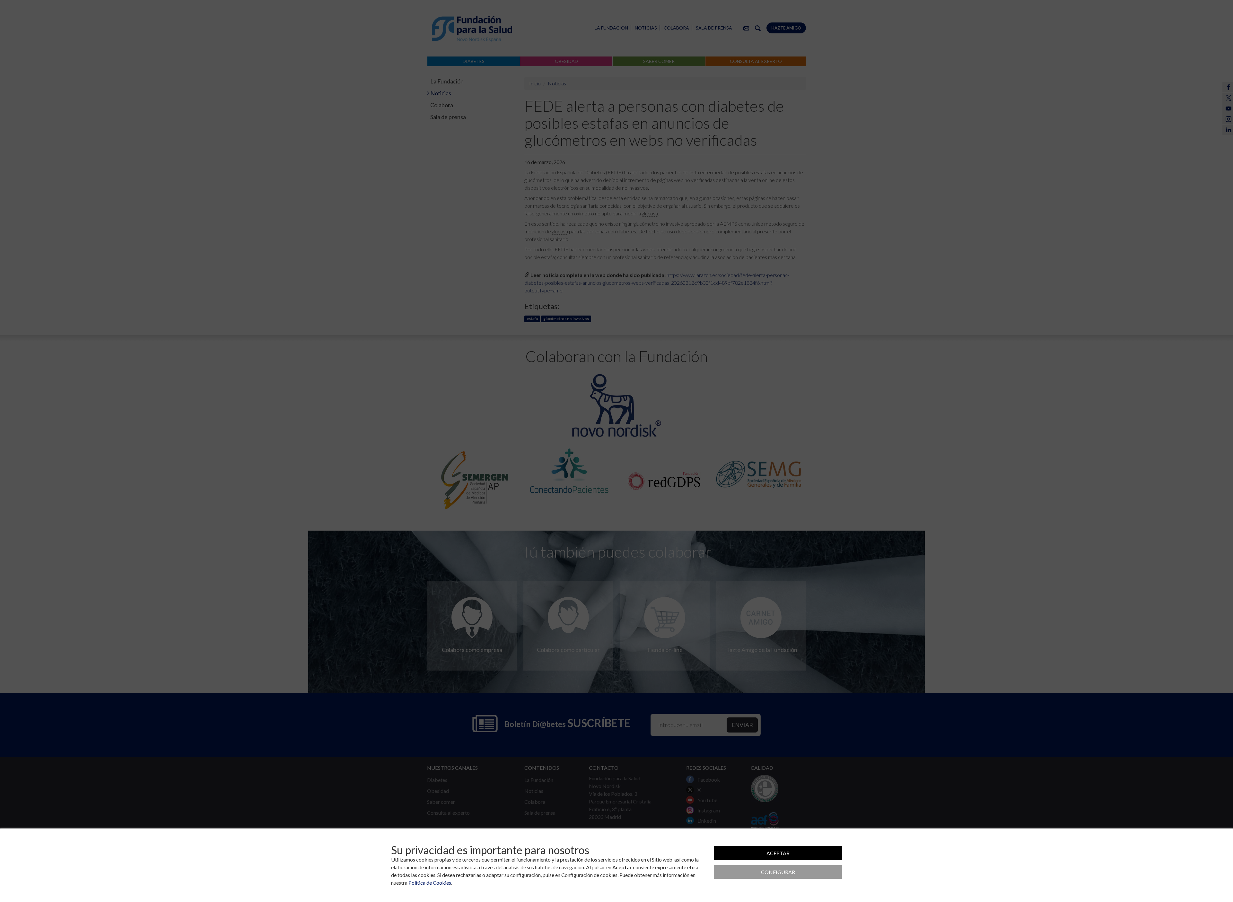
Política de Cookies (429, 883)
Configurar (778, 872)
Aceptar (778, 853)
